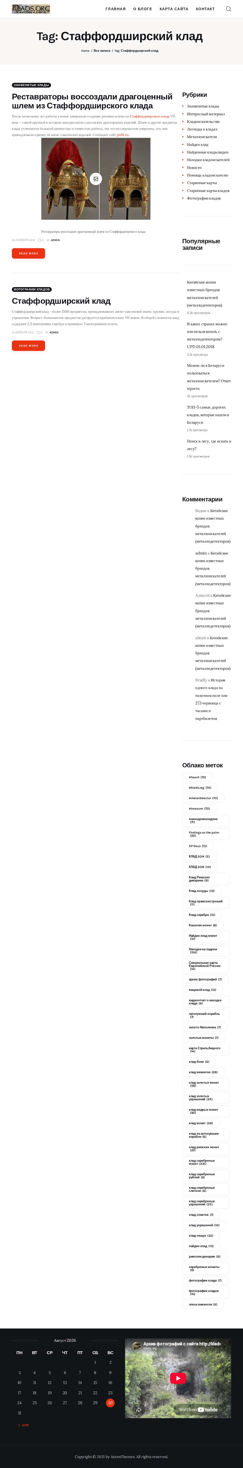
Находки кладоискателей (208, 159)
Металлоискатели (202, 136)
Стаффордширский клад (61, 301)
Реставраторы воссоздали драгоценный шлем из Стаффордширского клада (92, 101)
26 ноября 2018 (23, 240)
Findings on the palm (204, 834)
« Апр (24, 1425)
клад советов (201, 1214)
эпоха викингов (203, 1304)
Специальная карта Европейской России (204, 966)
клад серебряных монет (202, 1162)
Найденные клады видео (207, 152)
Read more (28, 253)
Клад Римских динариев (199, 879)
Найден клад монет (203, 937)
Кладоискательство (203, 121)
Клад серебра (202, 915)
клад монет (201, 1123)
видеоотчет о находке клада (205, 1001)
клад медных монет (203, 1111)
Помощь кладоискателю (207, 175)
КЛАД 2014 (199, 856)
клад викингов (203, 1072)
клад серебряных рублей (202, 1175)
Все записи (102, 50)
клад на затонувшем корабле (204, 1135)
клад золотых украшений (201, 1097)
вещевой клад (202, 990)
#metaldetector (203, 798)
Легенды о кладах (202, 129)
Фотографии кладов (32, 289)
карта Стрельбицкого (204, 1049)
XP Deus (198, 846)
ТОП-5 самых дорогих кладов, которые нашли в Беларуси (208, 415)
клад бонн (199, 1061)
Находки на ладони (203, 950)
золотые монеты (204, 1037)
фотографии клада (205, 1280)
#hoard (197, 777)
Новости (194, 167)
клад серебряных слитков (202, 1189)
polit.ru (123, 134)
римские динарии (204, 1256)
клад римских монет (204, 1148)
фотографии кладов (204, 1292)
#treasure (199, 808)
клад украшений (204, 1225)
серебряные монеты (204, 1268)
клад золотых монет (204, 1084)
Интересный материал (206, 114)
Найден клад (197, 144)
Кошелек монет (203, 925)
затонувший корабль (204, 1015)
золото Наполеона (205, 1027)
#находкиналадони (203, 820)
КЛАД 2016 (200, 867)
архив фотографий (205, 979)
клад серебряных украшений (202, 1202)
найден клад (201, 1246)
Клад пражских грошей (206, 902)
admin (201, 553)
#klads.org (200, 787)
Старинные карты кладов (208, 190)
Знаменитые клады (31, 85)
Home (85, 50)
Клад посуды (202, 891)
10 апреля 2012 (23, 332)
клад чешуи (201, 1235)
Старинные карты (202, 182)
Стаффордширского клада (149, 116)
